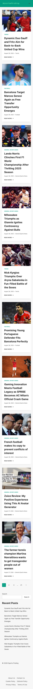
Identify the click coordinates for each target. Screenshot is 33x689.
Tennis (6, 34)
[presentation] (16, 20)
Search (4, 594)
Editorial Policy (22, 681)
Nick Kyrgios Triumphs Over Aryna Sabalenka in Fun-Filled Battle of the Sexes (15, 280)
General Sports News (11, 150)
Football (7, 88)
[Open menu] (29, 3)
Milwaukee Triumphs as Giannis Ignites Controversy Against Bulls (13, 222)
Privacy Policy (11, 685)
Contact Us (21, 678)
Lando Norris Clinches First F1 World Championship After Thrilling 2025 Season (17, 628)
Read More (9, 57)
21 (21, 585)
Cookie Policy (10, 681)
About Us (11, 678)
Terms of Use (22, 685)
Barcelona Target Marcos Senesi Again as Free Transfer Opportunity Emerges (16, 618)
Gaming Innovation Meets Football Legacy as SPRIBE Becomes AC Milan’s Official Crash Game (16, 392)
